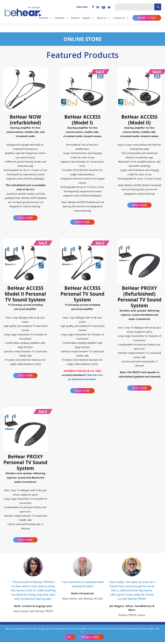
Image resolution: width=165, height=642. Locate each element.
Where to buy (146, 18)
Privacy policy (90, 637)
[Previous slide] (8, 581)
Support (86, 18)
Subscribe (82, 6)
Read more (25, 218)
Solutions (59, 18)
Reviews (75, 18)
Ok (69, 637)
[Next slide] (156, 581)
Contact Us (119, 18)
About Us (102, 18)
